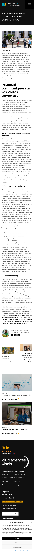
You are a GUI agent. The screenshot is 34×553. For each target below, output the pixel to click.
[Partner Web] (17, 462)
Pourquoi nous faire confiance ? (13, 478)
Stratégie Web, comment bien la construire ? (17, 395)
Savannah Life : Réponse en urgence (14, 429)
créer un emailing (12, 292)
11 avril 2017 (5, 393)
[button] (31, 522)
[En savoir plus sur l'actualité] (17, 382)
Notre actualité (7, 494)
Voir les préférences (17, 547)
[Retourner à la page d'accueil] (11, 4)
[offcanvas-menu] (29, 4)
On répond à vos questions (11, 481)
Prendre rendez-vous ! (9, 505)
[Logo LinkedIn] (7, 447)
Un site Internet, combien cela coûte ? (15, 474)
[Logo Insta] (3, 447)
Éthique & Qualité (8, 498)
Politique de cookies (10, 550)
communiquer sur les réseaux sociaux (14, 239)
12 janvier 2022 (6, 427)
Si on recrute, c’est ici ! (9, 508)
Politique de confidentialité (21, 550)
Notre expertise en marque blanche (14, 485)
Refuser (17, 542)
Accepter (17, 538)
